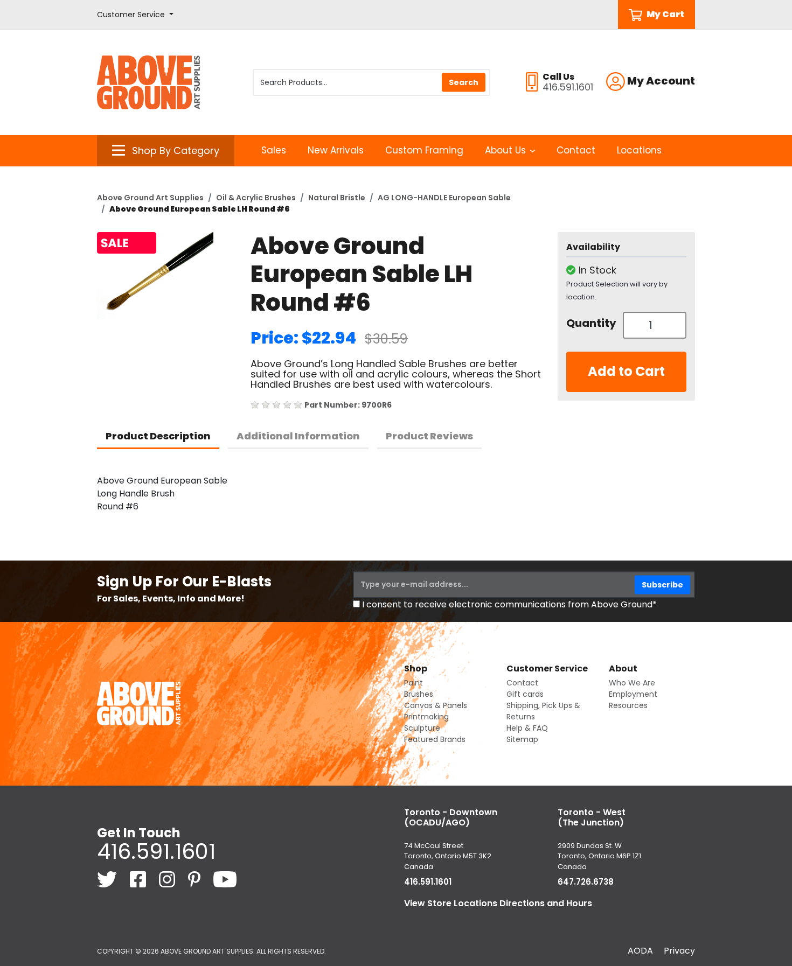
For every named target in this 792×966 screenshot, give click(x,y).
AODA (640, 950)
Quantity (590, 323)
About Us (505, 150)
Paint (413, 682)
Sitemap (522, 739)
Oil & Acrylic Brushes (256, 197)
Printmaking (426, 716)
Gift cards (525, 694)
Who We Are (632, 682)
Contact (576, 150)
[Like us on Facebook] (139, 879)
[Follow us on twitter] (108, 879)
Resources (628, 705)
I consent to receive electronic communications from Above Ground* (509, 604)
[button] (135, 14)
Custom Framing (424, 150)
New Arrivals (336, 150)
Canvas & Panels (435, 705)
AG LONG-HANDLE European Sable (444, 197)
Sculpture (422, 728)
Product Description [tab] (158, 436)
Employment (633, 694)
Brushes (418, 694)
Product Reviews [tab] (429, 436)
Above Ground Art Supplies (150, 197)
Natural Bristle (336, 197)
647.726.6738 (586, 881)
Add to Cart (626, 371)
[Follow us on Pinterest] (195, 879)
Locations (639, 150)
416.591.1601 (156, 851)
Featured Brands (435, 739)
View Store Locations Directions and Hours (498, 903)
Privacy (679, 950)
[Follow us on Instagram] (168, 879)
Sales (273, 150)
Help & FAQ (527, 728)
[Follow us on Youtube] (225, 879)
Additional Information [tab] (298, 436)
